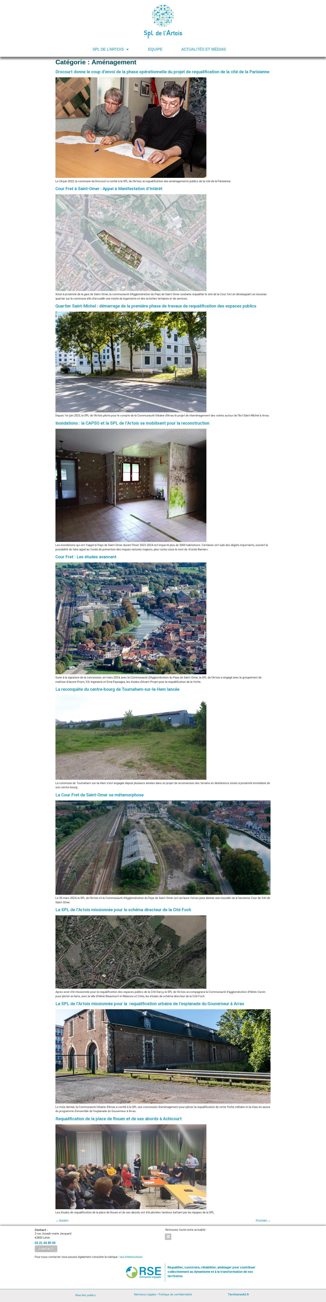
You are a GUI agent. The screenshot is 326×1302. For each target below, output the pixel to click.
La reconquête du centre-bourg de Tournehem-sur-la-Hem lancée (117, 689)
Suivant (61, 1220)
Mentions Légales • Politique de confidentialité (163, 1294)
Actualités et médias (203, 49)
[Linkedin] (168, 1237)
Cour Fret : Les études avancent (85, 556)
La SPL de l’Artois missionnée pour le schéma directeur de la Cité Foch (123, 909)
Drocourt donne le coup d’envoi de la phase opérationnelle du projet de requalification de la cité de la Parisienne (162, 71)
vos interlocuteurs (131, 1257)
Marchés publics (85, 1295)
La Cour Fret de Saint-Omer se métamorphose (99, 794)
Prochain (263, 1220)
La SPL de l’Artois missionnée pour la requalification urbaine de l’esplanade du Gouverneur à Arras (149, 1003)
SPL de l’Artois (108, 49)
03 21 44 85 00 (45, 1242)
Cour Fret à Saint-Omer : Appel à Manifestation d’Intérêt (108, 188)
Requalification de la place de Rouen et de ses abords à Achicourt (118, 1118)
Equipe (155, 49)
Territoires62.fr (238, 1294)
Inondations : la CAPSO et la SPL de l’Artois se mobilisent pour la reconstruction (132, 423)
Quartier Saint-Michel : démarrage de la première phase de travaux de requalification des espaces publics (155, 305)
